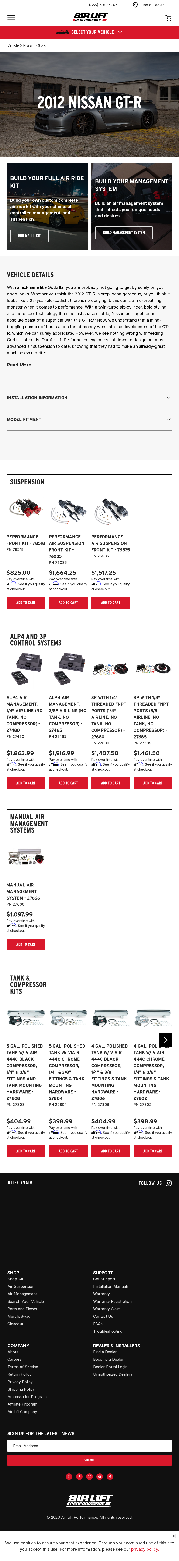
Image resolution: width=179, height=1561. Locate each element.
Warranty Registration (112, 1301)
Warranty (101, 1294)
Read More (19, 365)
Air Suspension (20, 1286)
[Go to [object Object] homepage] (89, 1501)
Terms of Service (22, 1366)
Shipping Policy (21, 1389)
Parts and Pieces (22, 1308)
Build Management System (124, 232)
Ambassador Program (27, 1396)
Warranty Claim (106, 1308)
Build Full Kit (29, 236)
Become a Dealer (108, 1359)
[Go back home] (90, 18)
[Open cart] (168, 18)
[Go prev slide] (13, 1040)
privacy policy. (145, 1549)
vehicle (13, 45)
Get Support (104, 1279)
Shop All (15, 1279)
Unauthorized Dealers (112, 1374)
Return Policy (19, 1374)
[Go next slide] (165, 1040)
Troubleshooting (107, 1331)
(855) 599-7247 (103, 5)
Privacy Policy (20, 1381)
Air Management (22, 1294)
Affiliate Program (22, 1404)
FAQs (98, 1323)
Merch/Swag (18, 1316)
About (12, 1351)
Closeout (15, 1323)
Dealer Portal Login (110, 1366)
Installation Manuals (111, 1286)
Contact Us (103, 1316)
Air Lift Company (22, 1411)
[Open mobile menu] (11, 18)
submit (89, 1460)
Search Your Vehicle (25, 1301)
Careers (14, 1359)
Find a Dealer (105, 1351)
